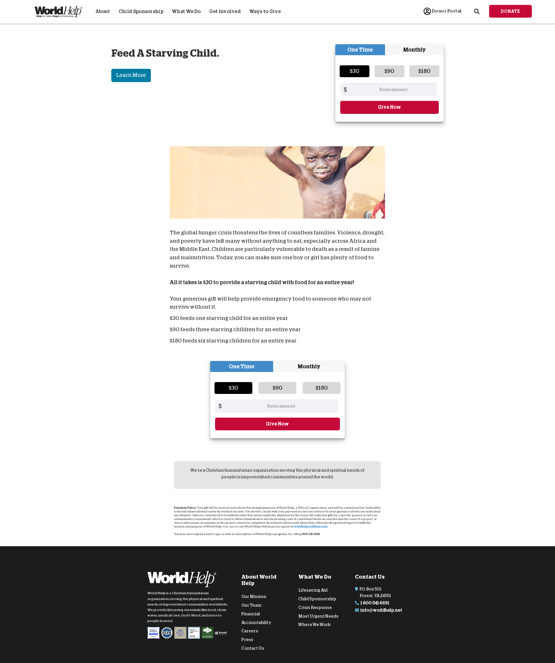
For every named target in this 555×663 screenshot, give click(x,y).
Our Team (251, 605)
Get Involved (225, 11)
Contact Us (252, 648)
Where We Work (314, 625)
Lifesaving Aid (313, 590)
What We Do (186, 11)
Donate (510, 11)
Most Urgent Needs (318, 616)
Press (247, 640)
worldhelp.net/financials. (311, 526)
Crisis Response (315, 607)
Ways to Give (265, 11)
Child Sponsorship (141, 11)
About (102, 11)
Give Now (389, 107)
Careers (249, 631)
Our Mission (253, 597)
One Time (360, 49)
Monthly (414, 49)
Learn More (131, 75)
